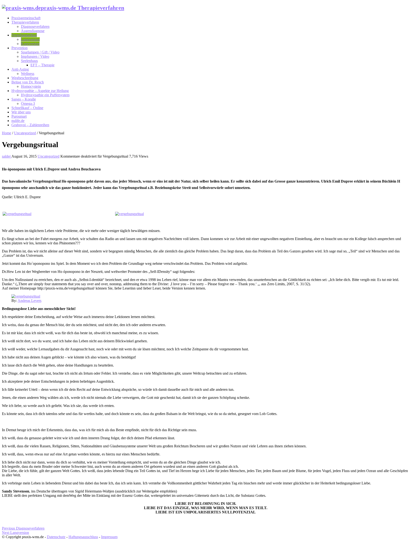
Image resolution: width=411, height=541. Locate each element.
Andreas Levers (29, 301)
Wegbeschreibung (24, 78)
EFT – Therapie (42, 65)
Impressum (109, 537)
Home (6, 133)
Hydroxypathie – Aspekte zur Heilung (40, 91)
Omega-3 (28, 103)
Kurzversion (30, 44)
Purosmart (19, 116)
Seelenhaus (29, 61)
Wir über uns (21, 112)
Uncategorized (25, 133)
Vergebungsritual (24, 35)
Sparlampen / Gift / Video (40, 52)
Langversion (30, 39)
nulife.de (17, 121)
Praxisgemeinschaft (25, 18)
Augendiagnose (32, 31)
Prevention (19, 48)
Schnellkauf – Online (27, 108)
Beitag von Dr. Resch (27, 82)
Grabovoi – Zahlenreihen (30, 125)
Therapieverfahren (25, 22)
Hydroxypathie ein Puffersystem (45, 95)
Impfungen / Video (35, 56)
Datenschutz (56, 537)
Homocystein (31, 86)
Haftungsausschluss (83, 537)
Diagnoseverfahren (35, 26)
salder (6, 156)
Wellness (27, 74)
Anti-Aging (20, 69)
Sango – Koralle (23, 99)
